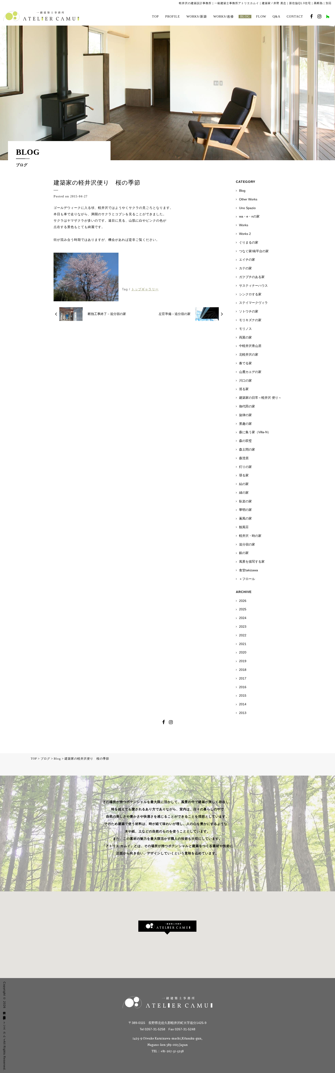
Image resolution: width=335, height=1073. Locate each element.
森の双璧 (245, 441)
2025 (242, 609)
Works (243, 225)
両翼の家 (245, 337)
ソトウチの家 (248, 311)
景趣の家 (245, 423)
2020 (242, 652)
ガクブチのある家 (252, 277)
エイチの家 (247, 259)
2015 (242, 695)
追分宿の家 (247, 544)
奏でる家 (245, 363)
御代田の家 (247, 406)
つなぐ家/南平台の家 (254, 251)
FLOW (261, 16)
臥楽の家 (245, 501)
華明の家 (245, 510)
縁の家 (244, 492)
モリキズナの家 (250, 320)
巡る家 (244, 389)
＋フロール (247, 579)
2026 (242, 601)
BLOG (245, 16)
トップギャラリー (145, 289)
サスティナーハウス (253, 285)
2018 (242, 670)
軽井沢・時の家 (250, 536)
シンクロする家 (250, 294)
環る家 (244, 475)
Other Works (248, 199)
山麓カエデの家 (250, 372)
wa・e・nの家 (249, 216)
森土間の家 (247, 449)
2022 (242, 635)
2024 (242, 618)
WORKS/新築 (196, 16)
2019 (242, 661)
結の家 (244, 484)
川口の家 (245, 380)
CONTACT (295, 16)
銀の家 (244, 553)
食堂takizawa (248, 570)
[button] (167, 928)
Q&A (276, 16)
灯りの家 (245, 467)
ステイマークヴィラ (253, 302)
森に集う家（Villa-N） (255, 432)
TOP (155, 16)
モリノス (245, 329)
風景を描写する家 (252, 561)
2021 (242, 644)
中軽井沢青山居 (250, 346)
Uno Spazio (247, 208)
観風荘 (244, 527)
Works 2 (245, 234)
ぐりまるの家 (248, 242)
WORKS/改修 (223, 16)
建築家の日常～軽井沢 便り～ (260, 397)
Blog (242, 190)
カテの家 (245, 268)
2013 (242, 713)
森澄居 (244, 458)
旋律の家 (245, 415)
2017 (242, 678)
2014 (242, 704)
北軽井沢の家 (248, 354)
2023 (242, 626)
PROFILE (172, 16)
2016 (242, 687)
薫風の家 (245, 518)
